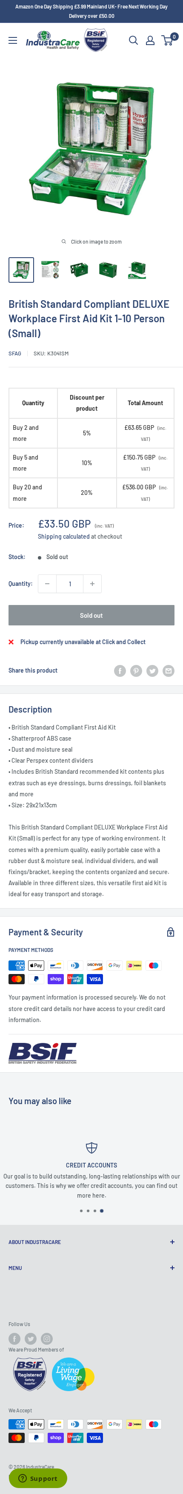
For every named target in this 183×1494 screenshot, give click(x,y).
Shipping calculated (64, 536)
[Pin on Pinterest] (136, 670)
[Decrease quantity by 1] (47, 584)
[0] (167, 40)
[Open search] (133, 40)
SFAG (15, 353)
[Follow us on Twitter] (31, 1339)
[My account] (150, 40)
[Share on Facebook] (120, 670)
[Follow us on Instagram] (47, 1339)
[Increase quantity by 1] (92, 584)
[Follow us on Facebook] (14, 1339)
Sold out (91, 615)
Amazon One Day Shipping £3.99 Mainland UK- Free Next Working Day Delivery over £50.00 (91, 11)
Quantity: (21, 583)
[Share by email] (168, 670)
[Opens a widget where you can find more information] (38, 1479)
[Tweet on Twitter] (152, 670)
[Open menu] (13, 40)
